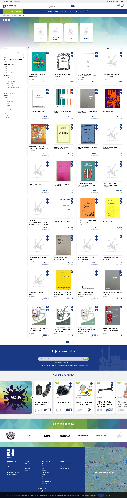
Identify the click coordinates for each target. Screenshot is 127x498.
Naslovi (44, 468)
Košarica (44, 470)
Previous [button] (32, 397)
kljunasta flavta (9, 109)
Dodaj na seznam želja (72, 53)
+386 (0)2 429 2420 (113, 1)
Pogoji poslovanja (46, 476)
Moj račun (44, 463)
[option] (43, 397)
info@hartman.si (13, 474)
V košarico (47, 53)
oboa (6, 111)
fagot (6, 97)
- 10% (57, 382)
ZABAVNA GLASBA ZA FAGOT (13, 87)
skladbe (8, 68)
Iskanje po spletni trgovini (66, 463)
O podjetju (27, 466)
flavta (6, 113)
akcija (37, 397)
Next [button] (115, 397)
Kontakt (26, 470)
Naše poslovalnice (29, 463)
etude (7, 66)
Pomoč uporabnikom (47, 481)
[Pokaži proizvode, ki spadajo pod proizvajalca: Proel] (83, 435)
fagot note (9, 79)
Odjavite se (69, 362)
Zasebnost (44, 479)
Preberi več (107, 495)
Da (7, 62)
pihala (6, 95)
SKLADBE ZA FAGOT (11, 81)
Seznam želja (45, 472)
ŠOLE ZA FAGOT (10, 83)
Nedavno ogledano (64, 468)
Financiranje (45, 483)
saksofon (7, 117)
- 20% (36, 382)
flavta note (9, 77)
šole (7, 70)
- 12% (119, 382)
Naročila (44, 466)
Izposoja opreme (29, 468)
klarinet (7, 108)
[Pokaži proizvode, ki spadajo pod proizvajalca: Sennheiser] (65, 435)
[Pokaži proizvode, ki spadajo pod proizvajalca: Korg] (29, 435)
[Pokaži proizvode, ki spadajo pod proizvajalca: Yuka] (119, 435)
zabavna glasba (10, 72)
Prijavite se (59, 362)
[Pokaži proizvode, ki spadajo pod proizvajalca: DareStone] (101, 435)
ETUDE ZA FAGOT (10, 85)
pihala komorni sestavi (11, 115)
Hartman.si (7, 15)
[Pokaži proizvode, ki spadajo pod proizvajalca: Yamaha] (10, 435)
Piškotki (44, 474)
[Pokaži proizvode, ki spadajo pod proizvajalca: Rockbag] (47, 435)
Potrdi (101, 495)
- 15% (98, 382)
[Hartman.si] (10, 453)
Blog (61, 466)
